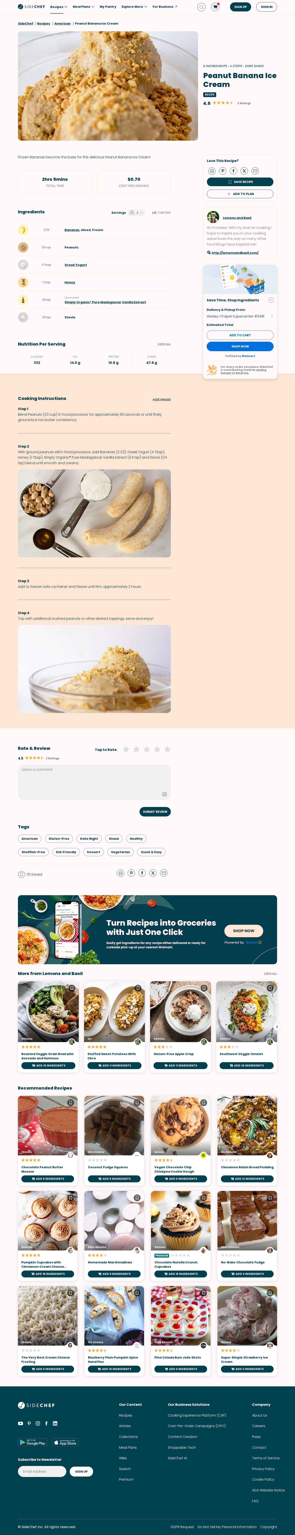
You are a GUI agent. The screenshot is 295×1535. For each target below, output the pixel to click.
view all (270, 973)
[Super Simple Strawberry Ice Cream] (247, 1331)
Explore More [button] (132, 7)
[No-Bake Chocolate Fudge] (247, 1236)
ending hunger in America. (243, 371)
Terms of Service (266, 1458)
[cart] (215, 7)
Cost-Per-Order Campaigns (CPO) (197, 1425)
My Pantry (108, 7)
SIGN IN (267, 7)
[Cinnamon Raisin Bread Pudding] (247, 1141)
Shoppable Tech (182, 1447)
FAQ (255, 1501)
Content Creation (182, 1436)
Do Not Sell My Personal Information (227, 1526)
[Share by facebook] (235, 170)
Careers (258, 1425)
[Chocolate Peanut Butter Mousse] (48, 1141)
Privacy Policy (263, 1468)
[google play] (32, 1442)
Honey (70, 282)
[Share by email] (256, 170)
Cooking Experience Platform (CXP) (197, 1415)
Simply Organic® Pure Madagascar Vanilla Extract (105, 302)
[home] (31, 6)
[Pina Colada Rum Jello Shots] (181, 1331)
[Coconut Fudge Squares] (114, 1141)
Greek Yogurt (76, 265)
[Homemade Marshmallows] (114, 1236)
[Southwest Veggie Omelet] (246, 1027)
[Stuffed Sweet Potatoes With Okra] (114, 1027)
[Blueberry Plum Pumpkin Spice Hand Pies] (114, 1331)
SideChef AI (177, 1458)
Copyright (268, 1526)
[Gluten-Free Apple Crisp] (180, 1027)
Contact (259, 1447)
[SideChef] (36, 1407)
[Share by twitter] (246, 170)
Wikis (123, 1458)
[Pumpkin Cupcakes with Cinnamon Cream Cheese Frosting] (48, 1236)
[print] (213, 170)
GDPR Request (182, 1526)
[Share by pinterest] (224, 170)
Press (256, 1436)
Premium (126, 1479)
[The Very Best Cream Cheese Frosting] (48, 1331)
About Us (259, 1415)
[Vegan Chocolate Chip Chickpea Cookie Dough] (181, 1141)
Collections (128, 1436)
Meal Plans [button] (81, 7)
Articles (125, 1425)
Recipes (125, 1415)
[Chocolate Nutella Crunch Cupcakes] (181, 1236)
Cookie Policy (263, 1479)
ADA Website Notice (268, 1490)
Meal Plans (128, 1447)
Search (125, 1468)
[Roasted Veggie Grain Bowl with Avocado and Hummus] (48, 1027)
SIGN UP (240, 7)
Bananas (72, 230)
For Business (163, 7)
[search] (201, 7)
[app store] (65, 1442)
